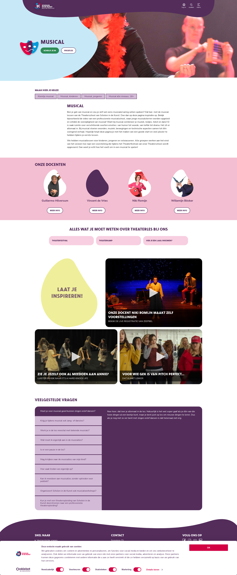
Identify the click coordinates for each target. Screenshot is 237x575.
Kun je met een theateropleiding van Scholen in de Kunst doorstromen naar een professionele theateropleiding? (65, 503)
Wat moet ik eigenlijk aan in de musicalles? (61, 440)
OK (208, 547)
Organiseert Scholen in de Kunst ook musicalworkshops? (68, 490)
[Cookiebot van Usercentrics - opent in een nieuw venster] (23, 570)
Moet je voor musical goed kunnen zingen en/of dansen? (67, 411)
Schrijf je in (50, 50)
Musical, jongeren (93, 96)
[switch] (86, 569)
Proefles (68, 50)
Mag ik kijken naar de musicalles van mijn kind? (63, 459)
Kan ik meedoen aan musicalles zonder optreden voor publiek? (66, 480)
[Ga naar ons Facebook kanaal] (184, 540)
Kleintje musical (46, 96)
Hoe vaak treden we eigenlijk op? (56, 469)
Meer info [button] (55, 210)
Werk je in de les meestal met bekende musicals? (64, 430)
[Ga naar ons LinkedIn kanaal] (200, 540)
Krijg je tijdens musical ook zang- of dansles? (62, 420)
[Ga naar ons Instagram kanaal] (189, 540)
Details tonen (152, 569)
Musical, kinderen (69, 96)
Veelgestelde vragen (47, 540)
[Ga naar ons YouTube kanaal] (195, 540)
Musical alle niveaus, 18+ (121, 96)
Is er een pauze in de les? (52, 449)
